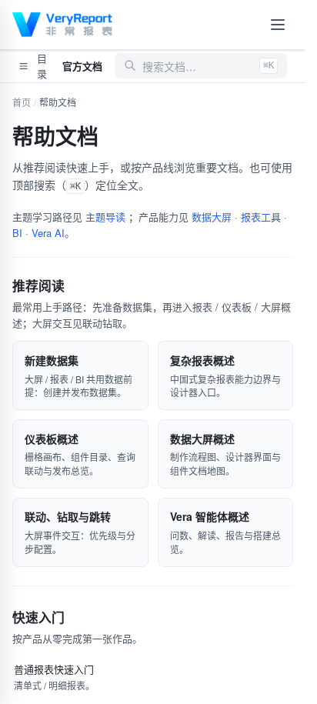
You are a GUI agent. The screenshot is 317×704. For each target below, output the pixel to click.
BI (17, 232)
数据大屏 (212, 216)
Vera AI (48, 232)
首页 (21, 101)
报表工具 (261, 216)
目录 (42, 66)
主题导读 (105, 216)
